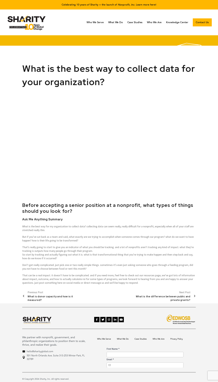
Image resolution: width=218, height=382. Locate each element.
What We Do (123, 338)
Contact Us (202, 22)
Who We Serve (95, 22)
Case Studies (135, 22)
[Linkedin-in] (115, 319)
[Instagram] (109, 319)
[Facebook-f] (97, 319)
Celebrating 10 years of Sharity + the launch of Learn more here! (109, 5)
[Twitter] (103, 319)
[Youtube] (121, 319)
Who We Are (154, 22)
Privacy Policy (176, 338)
